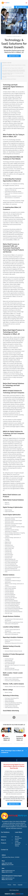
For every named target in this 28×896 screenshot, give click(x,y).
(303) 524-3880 (8, 863)
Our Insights (18, 842)
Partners (17, 839)
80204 (10, 857)
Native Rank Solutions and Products (9, 79)
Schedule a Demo (22, 7)
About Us (17, 836)
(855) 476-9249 (9, 864)
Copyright (20, 884)
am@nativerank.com (9, 878)
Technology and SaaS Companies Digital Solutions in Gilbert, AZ (14, 66)
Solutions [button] (3, 837)
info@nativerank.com (10, 870)
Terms (14, 884)
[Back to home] (5, 3)
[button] (26, 2)
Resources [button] (17, 844)
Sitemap (17, 845)
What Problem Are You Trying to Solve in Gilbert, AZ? (12, 68)
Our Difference (18, 838)
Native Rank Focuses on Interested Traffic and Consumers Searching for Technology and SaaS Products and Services (13, 71)
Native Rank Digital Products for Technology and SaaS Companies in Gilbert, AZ (12, 74)
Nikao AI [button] (3, 840)
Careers (16, 841)
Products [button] (3, 843)
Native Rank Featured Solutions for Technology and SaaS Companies (13, 77)
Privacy (9, 884)
